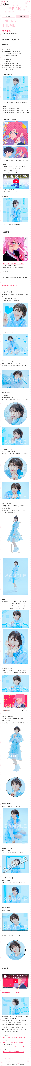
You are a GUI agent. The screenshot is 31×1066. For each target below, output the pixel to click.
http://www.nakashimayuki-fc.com (13, 1051)
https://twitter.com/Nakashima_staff (14, 1047)
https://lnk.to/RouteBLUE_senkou (13, 263)
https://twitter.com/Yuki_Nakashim (13, 1042)
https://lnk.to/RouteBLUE (10, 285)
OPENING (8, 16)
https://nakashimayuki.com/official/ (14, 1037)
